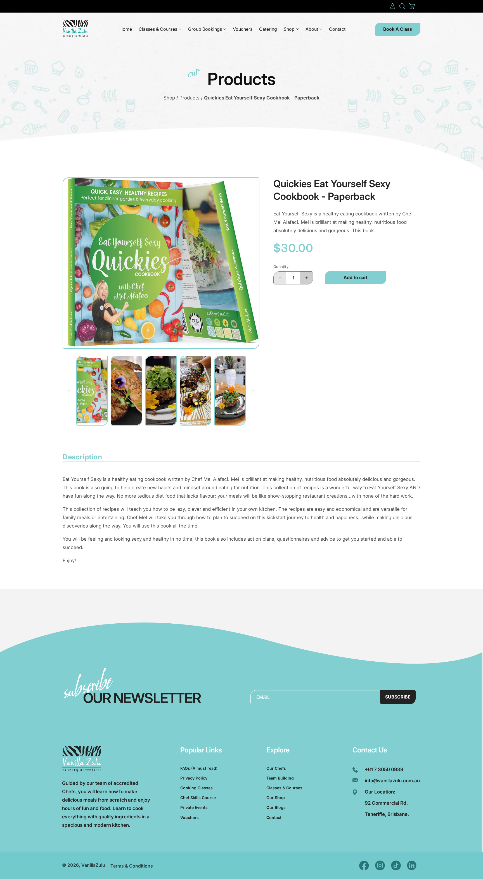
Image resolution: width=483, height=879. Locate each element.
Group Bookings (205, 29)
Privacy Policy (193, 778)
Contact (273, 817)
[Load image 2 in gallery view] (126, 391)
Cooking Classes (196, 787)
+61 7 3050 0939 (384, 769)
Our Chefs (276, 768)
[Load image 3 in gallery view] (161, 391)
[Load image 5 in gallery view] (230, 391)
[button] (402, 6)
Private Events (194, 807)
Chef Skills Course (198, 797)
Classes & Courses (158, 29)
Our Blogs (276, 807)
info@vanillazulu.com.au (392, 780)
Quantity (280, 266)
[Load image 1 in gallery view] (92, 391)
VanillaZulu (93, 865)
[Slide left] (69, 390)
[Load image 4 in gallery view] (195, 391)
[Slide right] (253, 390)
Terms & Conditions (131, 866)
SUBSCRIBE (398, 697)
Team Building (280, 778)
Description (82, 457)
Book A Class (397, 29)
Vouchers (189, 817)
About (312, 29)
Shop (289, 29)
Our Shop (275, 797)
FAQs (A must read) (198, 768)
